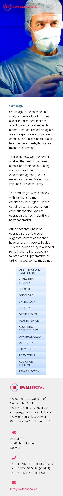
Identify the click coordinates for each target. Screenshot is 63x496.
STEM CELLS (27, 349)
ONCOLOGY (26, 295)
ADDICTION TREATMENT (26, 363)
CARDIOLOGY (27, 301)
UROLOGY (25, 308)
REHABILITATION (29, 371)
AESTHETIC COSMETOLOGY (28, 328)
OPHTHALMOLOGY (30, 336)
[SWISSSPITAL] (20, 9)
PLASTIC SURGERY (30, 320)
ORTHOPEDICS (28, 314)
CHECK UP (25, 289)
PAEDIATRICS (27, 355)
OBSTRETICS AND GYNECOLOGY (30, 271)
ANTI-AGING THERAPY (26, 281)
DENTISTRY (26, 342)
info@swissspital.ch (23, 489)
